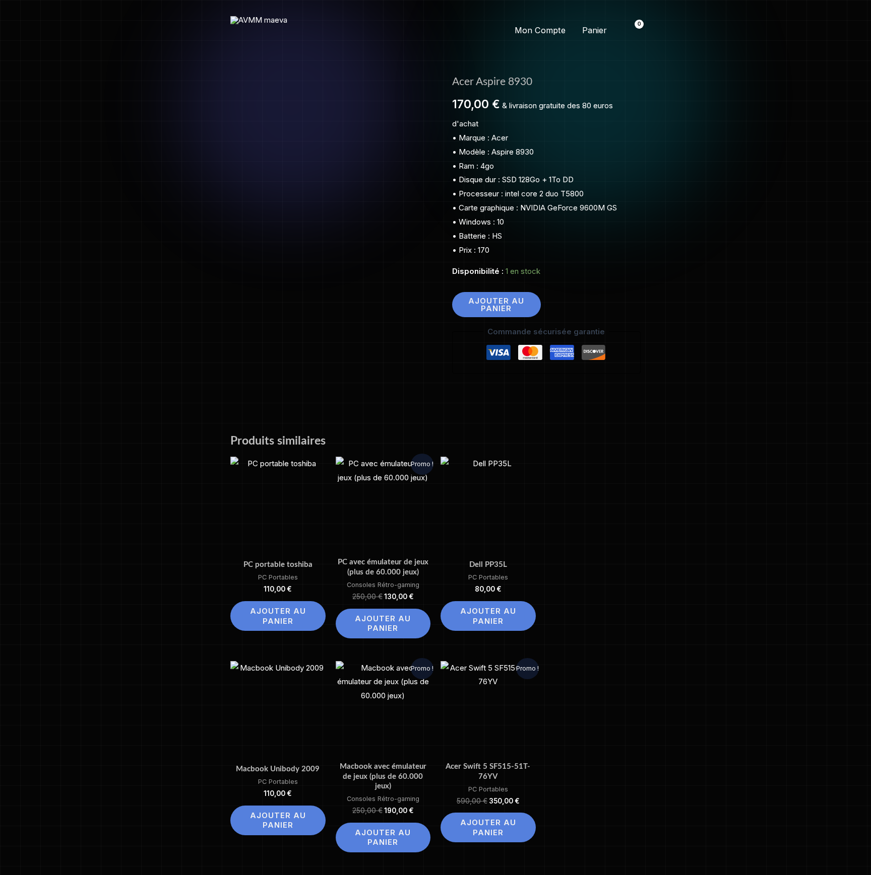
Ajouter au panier (496, 304)
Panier (594, 30)
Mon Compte (540, 30)
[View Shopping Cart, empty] (633, 30)
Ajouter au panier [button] (278, 616)
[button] (435, 31)
